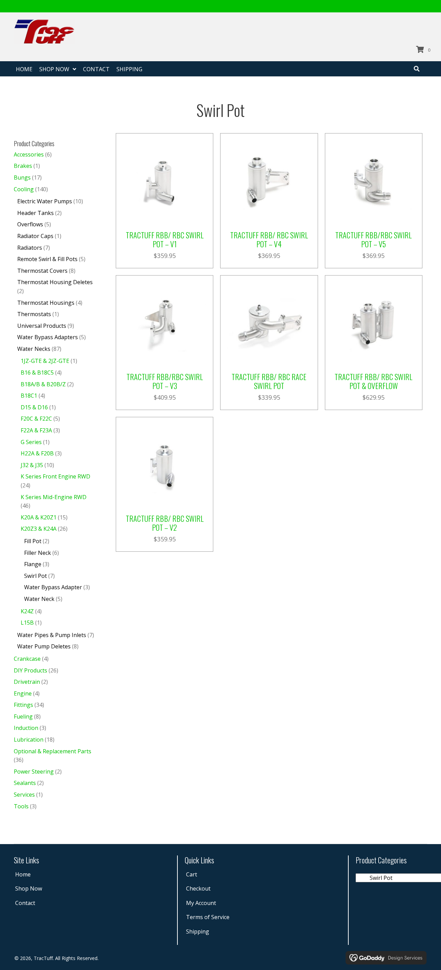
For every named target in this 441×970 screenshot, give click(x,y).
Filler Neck (37, 553)
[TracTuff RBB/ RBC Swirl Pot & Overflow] (373, 323)
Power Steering (34, 771)
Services (24, 794)
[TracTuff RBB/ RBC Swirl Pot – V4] (268, 181)
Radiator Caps (35, 236)
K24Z (27, 611)
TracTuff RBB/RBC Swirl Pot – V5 (373, 239)
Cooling (24, 189)
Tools (21, 806)
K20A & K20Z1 (39, 517)
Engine (23, 693)
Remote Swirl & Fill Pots (47, 259)
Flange (32, 564)
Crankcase (27, 658)
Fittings (23, 705)
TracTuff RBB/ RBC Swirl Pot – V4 (269, 239)
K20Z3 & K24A (39, 528)
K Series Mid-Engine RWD (53, 497)
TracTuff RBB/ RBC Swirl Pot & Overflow (373, 381)
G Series (31, 442)
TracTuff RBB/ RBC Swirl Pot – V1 (165, 239)
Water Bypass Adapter (53, 587)
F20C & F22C (36, 418)
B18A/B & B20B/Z (43, 384)
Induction (26, 728)
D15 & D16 (34, 407)
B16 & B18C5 (37, 372)
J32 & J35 (32, 465)
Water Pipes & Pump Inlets (51, 635)
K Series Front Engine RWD (55, 476)
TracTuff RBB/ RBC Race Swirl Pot (269, 381)
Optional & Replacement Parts (52, 751)
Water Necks (33, 349)
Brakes (23, 166)
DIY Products (30, 670)
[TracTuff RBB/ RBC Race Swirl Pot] (268, 323)
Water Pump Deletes (44, 646)
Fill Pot (32, 541)
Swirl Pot (35, 576)
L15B (27, 622)
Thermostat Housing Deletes (55, 282)
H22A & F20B (37, 453)
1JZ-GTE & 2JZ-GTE (45, 361)
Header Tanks (35, 213)
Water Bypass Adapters (47, 337)
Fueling (23, 716)
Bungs (22, 177)
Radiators (29, 247)
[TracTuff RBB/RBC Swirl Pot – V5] (373, 181)
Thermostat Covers (42, 270)
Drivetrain (27, 682)
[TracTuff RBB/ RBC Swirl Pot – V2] (164, 465)
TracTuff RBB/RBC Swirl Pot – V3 (164, 381)
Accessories (29, 154)
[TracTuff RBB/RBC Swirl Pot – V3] (164, 323)
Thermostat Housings (45, 302)
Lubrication (28, 739)
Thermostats (34, 314)
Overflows (30, 224)
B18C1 (29, 395)
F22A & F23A (36, 430)
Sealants (25, 783)
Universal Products (41, 326)
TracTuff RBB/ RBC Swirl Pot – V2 (165, 523)
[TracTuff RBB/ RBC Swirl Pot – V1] (164, 181)
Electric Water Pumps (44, 201)
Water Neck (39, 599)
